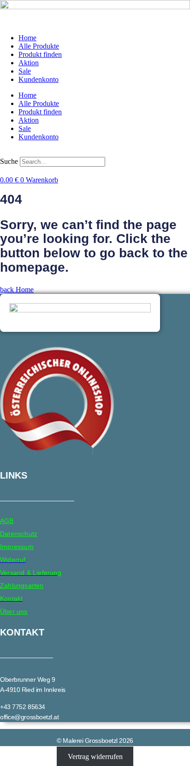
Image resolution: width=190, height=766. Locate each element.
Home (27, 38)
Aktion (28, 63)
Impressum (17, 546)
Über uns (14, 611)
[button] (95, 153)
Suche (9, 161)
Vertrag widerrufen (95, 756)
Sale (24, 71)
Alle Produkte (38, 46)
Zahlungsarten (22, 585)
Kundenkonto (38, 79)
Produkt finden (40, 54)
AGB (7, 520)
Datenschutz (18, 533)
